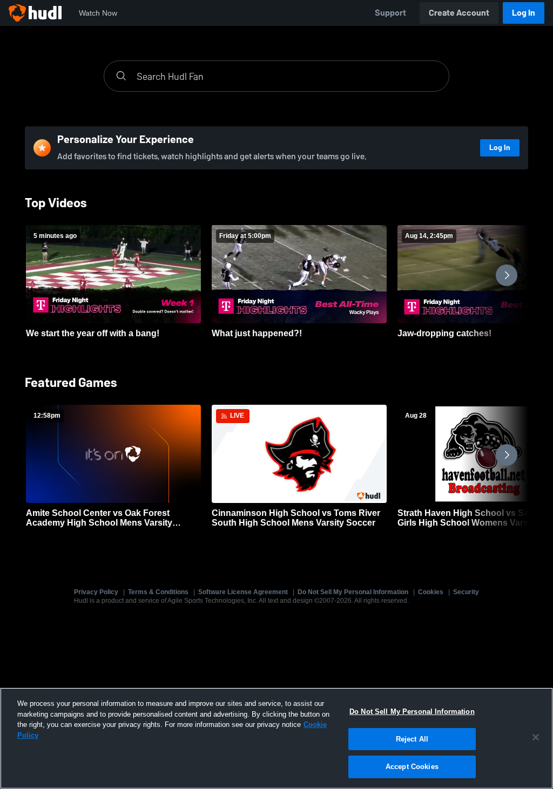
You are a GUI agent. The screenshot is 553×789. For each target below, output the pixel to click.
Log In (523, 12)
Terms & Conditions (158, 592)
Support (390, 12)
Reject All (412, 739)
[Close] (536, 737)
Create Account (459, 12)
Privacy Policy (96, 592)
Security (466, 592)
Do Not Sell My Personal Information (353, 592)
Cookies (430, 592)
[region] (276, 738)
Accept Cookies (412, 767)
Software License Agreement (243, 592)
